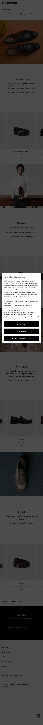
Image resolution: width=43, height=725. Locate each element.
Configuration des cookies (21, 338)
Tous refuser (21, 331)
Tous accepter (21, 324)
